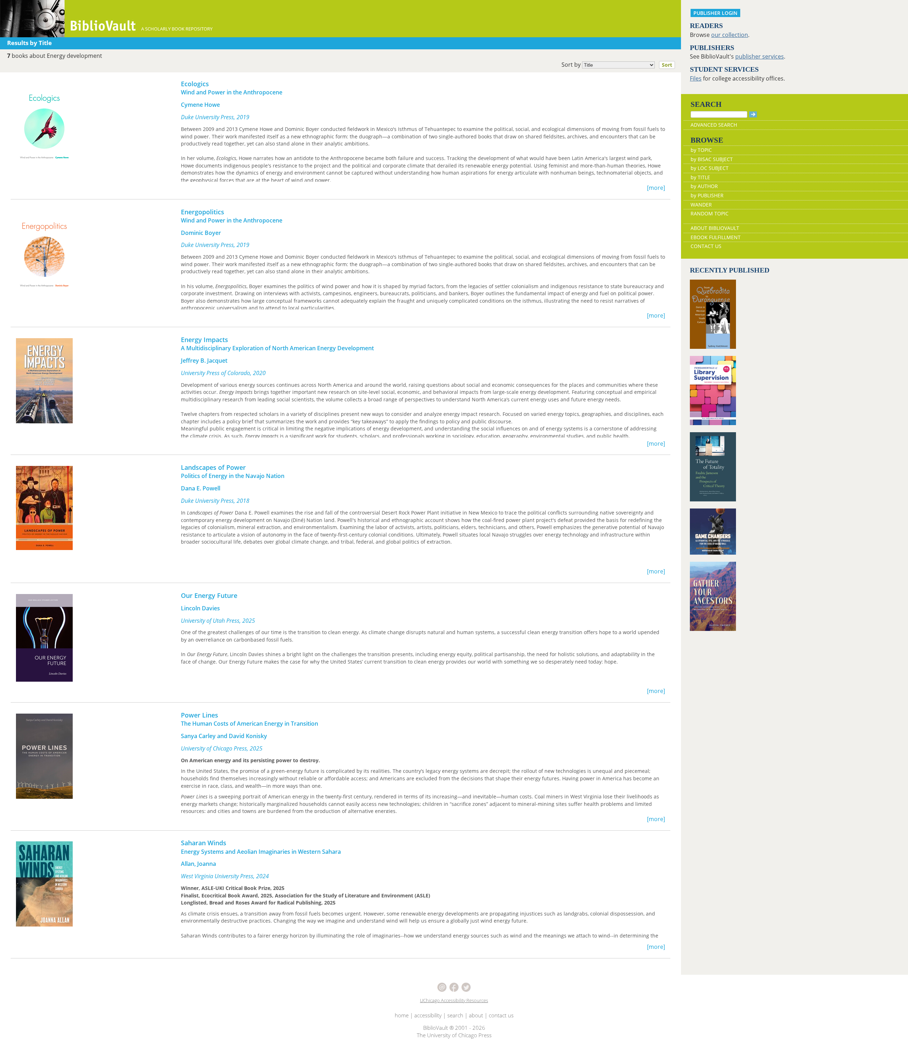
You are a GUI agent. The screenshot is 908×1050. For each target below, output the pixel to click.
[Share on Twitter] (466, 986)
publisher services (759, 56)
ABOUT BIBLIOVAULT (715, 228)
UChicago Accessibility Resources (454, 1000)
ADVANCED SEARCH (714, 124)
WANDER (701, 204)
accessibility (428, 1015)
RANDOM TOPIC (710, 213)
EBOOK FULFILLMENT (716, 237)
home (402, 1015)
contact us (501, 1015)
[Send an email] (443, 986)
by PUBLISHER (707, 195)
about (476, 1015)
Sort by (616, 64)
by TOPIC (701, 150)
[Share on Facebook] (455, 986)
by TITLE (700, 177)
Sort (667, 64)
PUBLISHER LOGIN (715, 13)
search (455, 1015)
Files (696, 78)
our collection (729, 35)
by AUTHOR (704, 186)
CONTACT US (706, 246)
